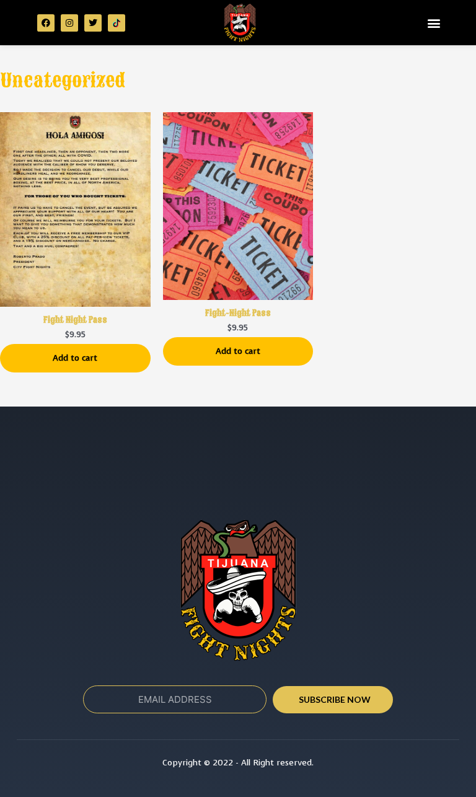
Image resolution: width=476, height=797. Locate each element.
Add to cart (75, 358)
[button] (434, 22)
